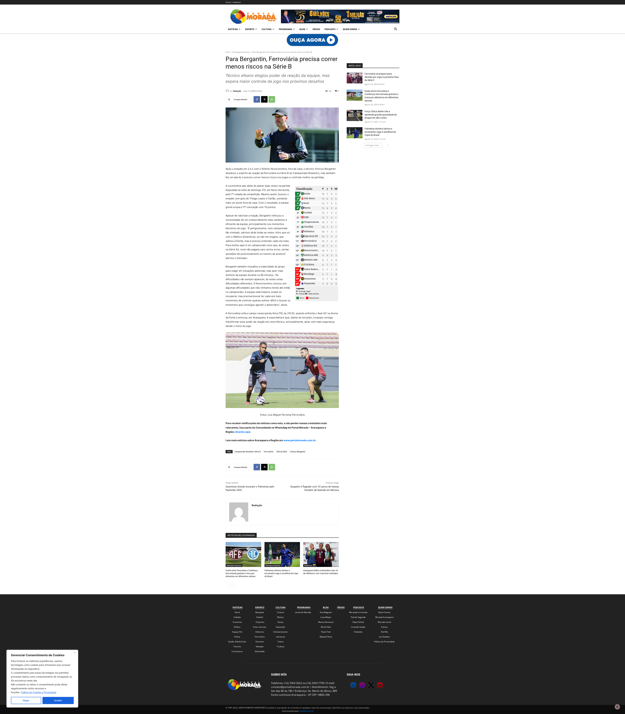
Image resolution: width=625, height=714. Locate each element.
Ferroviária (268, 451)
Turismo (237, 646)
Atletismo (308, 565)
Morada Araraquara (384, 617)
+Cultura (280, 646)
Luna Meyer (325, 617)
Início (228, 52)
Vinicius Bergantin (297, 451)
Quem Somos (350, 29)
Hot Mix (384, 631)
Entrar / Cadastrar (233, 2)
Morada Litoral (384, 622)
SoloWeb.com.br (306, 711)
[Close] (75, 653)
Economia (237, 622)
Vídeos (316, 29)
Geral (237, 612)
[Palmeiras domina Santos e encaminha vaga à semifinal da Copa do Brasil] (282, 554)
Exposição (280, 627)
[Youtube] (377, 685)
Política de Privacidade (384, 641)
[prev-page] (228, 584)
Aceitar (58, 700)
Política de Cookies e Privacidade (38, 692)
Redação (237, 91)
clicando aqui (242, 431)
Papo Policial (358, 622)
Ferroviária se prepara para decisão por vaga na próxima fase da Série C (382, 76)
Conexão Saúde (358, 627)
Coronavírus (237, 651)
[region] (42, 678)
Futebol (259, 617)
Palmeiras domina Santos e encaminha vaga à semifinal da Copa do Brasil (281, 573)
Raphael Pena (326, 636)
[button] (395, 29)
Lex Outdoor (384, 636)
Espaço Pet (237, 631)
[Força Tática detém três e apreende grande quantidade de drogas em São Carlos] (354, 115)
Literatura (280, 636)
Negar (26, 700)
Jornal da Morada (303, 612)
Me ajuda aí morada (358, 612)
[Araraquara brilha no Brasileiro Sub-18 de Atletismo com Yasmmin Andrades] (321, 554)
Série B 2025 (282, 451)
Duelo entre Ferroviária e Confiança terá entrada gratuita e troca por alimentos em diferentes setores (242, 573)
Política (237, 627)
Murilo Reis (326, 627)
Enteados (358, 631)
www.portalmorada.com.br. (300, 440)
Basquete (259, 612)
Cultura (266, 29)
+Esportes (259, 622)
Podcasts (330, 29)
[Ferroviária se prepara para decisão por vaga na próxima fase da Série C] (354, 77)
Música (280, 617)
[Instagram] (359, 685)
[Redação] (228, 91)
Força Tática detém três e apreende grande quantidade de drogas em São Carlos (381, 114)
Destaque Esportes (241, 52)
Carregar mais (372, 145)
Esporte (249, 29)
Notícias (233, 29)
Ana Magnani (326, 612)
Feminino (260, 641)
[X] (264, 99)
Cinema (280, 612)
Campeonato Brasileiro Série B (248, 451)
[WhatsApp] (272, 99)
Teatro (281, 641)
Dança (280, 622)
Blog (302, 29)
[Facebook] (257, 99)
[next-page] (233, 584)
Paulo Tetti (326, 631)
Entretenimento (280, 631)
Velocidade (260, 651)
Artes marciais (259, 627)
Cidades (237, 617)
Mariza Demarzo (325, 622)
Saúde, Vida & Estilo (237, 641)
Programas (285, 29)
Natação (260, 646)
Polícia (237, 636)
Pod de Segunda (358, 617)
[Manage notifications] (617, 706)
